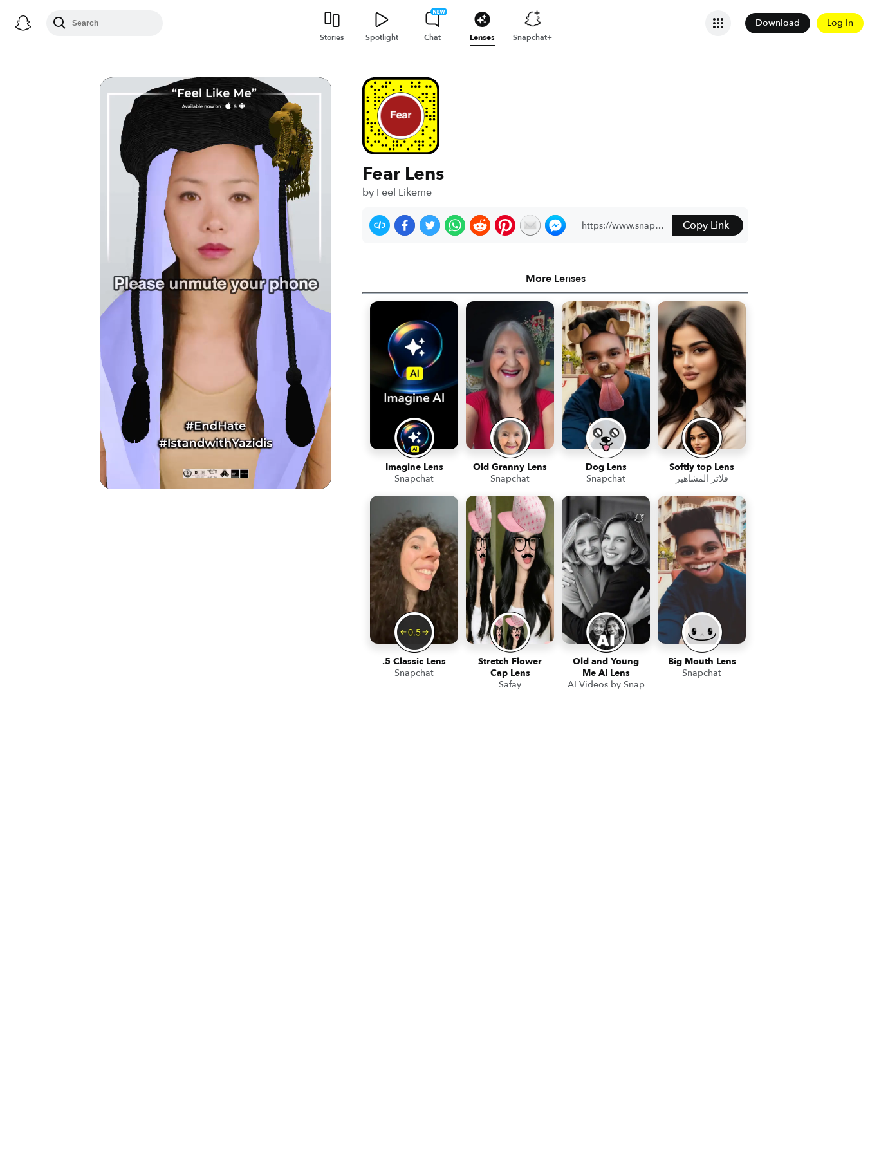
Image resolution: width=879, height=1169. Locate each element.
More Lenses (556, 279)
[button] (379, 225)
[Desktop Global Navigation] (23, 23)
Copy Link (706, 225)
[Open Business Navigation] (718, 23)
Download (777, 23)
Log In (840, 23)
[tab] (555, 279)
